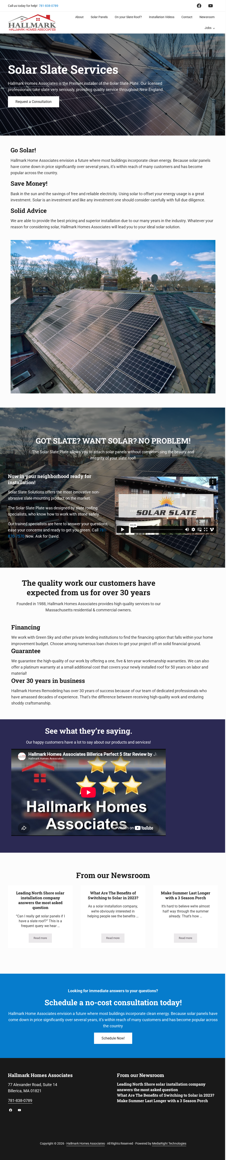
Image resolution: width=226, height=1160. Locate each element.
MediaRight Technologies (169, 1143)
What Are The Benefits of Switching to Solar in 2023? (113, 895)
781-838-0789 (48, 6)
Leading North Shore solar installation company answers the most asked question (40, 900)
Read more (43, 938)
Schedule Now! (113, 1038)
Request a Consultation (33, 102)
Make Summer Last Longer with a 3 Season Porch (185, 895)
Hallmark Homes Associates (85, 1143)
